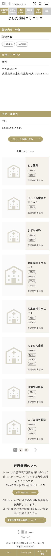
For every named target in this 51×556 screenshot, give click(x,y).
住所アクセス (21, 11)
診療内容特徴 (4, 11)
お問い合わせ (22, 492)
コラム (8, 552)
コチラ (41, 485)
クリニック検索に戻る (22, 139)
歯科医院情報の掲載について (22, 520)
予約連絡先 (38, 11)
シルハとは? (25, 552)
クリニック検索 (42, 552)
